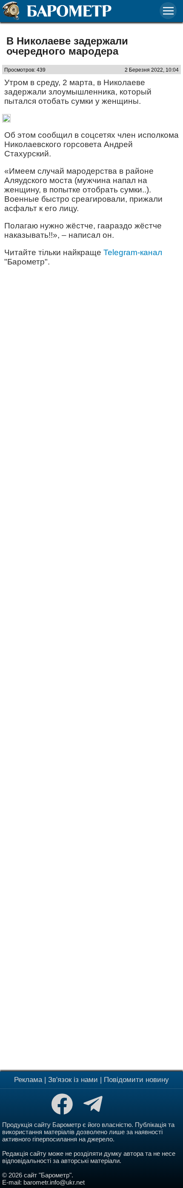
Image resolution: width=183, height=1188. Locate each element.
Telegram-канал (132, 252)
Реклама (28, 1080)
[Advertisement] (91, 668)
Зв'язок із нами (73, 1080)
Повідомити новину (136, 1080)
